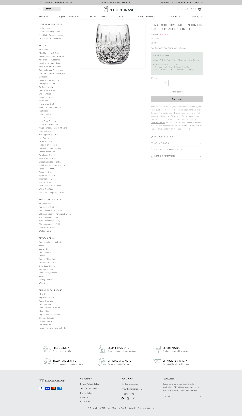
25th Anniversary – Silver (49, 217)
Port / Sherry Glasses (48, 273)
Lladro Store (172, 16)
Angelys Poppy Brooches (49, 60)
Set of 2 (184, 126)
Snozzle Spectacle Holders (50, 162)
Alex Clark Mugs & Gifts (49, 53)
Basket (193, 9)
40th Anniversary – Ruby (49, 221)
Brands (42, 16)
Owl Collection (45, 325)
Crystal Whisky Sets (47, 259)
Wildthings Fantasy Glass (50, 186)
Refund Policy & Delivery (90, 384)
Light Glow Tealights (47, 121)
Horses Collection (46, 321)
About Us (84, 397)
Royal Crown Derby (47, 152)
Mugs (121, 16)
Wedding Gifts (45, 231)
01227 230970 (128, 394)
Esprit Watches (45, 101)
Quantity (154, 78)
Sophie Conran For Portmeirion (52, 165)
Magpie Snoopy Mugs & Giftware (53, 128)
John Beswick (45, 114)
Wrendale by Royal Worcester (51, 192)
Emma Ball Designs (47, 97)
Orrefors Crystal (46, 141)
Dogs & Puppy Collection (49, 315)
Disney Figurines (46, 311)
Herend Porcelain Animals (50, 107)
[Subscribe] (200, 397)
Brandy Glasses (45, 249)
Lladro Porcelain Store (48, 124)
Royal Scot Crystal (47, 155)
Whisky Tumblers (46, 280)
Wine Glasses (44, 283)
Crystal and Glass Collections (51, 242)
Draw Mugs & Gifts (47, 90)
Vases (41, 276)
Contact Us (174, 70)
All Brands (43, 50)
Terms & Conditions (88, 388)
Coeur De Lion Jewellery (49, 80)
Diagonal (150, 408)
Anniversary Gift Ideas (48, 207)
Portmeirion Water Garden (50, 148)
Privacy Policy (86, 393)
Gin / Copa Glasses (47, 266)
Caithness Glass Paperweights (52, 73)
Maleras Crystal (45, 131)
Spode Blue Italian (46, 169)
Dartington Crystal (47, 84)
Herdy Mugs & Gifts (47, 104)
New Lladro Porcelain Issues (51, 35)
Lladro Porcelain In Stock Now (52, 32)
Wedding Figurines (47, 228)
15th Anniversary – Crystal (50, 211)
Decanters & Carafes (47, 263)
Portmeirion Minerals (48, 145)
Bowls (41, 246)
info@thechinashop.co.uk (132, 389)
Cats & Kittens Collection (49, 308)
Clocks (42, 256)
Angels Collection (46, 298)
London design (181, 110)
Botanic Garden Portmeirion (51, 70)
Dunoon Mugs (45, 94)
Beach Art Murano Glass (49, 63)
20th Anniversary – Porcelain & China (55, 214)
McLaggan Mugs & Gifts (49, 135)
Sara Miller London (47, 158)
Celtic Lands (44, 77)
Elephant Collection (47, 318)
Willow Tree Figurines (48, 189)
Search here (50, 9)
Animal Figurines (46, 301)
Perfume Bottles (46, 269)
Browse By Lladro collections (51, 38)
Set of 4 (192, 126)
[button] (41, 9)
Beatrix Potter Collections (50, 67)
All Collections (45, 204)
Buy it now (177, 99)
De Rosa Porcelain (46, 87)
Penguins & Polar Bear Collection (53, 328)
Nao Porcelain (45, 138)
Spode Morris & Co (47, 175)
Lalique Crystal (45, 118)
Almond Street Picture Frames (52, 56)
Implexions (43, 111)
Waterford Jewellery (47, 182)
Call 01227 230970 (187, 70)
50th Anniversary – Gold (49, 224)
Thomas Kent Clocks (47, 179)
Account (185, 9)
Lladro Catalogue (46, 28)
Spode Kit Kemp (45, 172)
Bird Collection (45, 304)
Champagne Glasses (47, 252)
